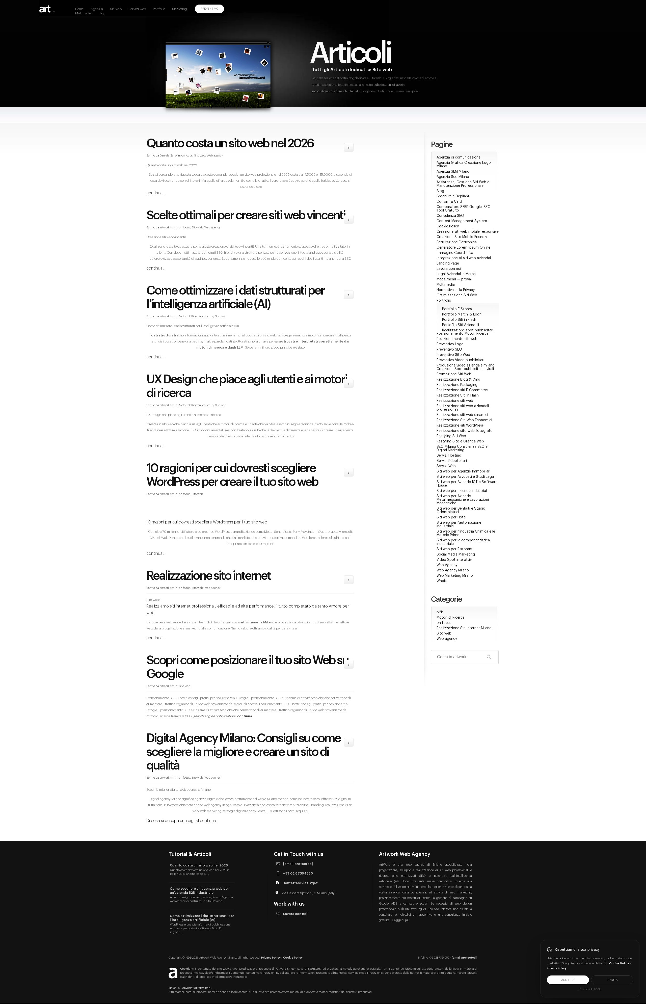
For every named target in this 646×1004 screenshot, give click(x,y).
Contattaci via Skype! (300, 883)
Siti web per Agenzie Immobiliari (463, 471)
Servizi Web (137, 9)
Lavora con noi (449, 269)
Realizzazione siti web (455, 401)
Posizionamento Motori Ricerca (463, 333)
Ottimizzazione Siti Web (457, 295)
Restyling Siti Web (451, 436)
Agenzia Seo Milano (453, 177)
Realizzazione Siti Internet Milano (464, 628)
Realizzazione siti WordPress (460, 425)
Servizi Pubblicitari (452, 461)
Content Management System (462, 221)
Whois (442, 581)
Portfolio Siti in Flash (459, 320)
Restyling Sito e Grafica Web (460, 441)
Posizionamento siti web (457, 339)
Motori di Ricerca (190, 316)
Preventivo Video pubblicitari (460, 360)
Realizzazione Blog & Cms (458, 379)
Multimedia (83, 13)
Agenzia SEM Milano (453, 171)
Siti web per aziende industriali (462, 491)
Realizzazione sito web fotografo (465, 431)
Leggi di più (401, 920)
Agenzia (97, 9)
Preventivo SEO (449, 349)
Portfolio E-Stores (457, 309)
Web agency (215, 155)
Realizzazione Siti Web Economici (464, 420)
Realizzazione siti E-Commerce (462, 390)
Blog (102, 13)
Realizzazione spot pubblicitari (467, 330)
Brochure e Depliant (453, 196)
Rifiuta (612, 980)
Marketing (179, 9)
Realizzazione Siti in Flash (458, 395)
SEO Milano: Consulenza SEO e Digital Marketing (462, 448)
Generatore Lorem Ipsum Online (463, 247)
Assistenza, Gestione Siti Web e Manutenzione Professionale (463, 184)
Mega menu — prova (454, 279)
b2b (440, 612)
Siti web (116, 9)
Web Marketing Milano (455, 575)
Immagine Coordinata (455, 253)
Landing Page (448, 263)
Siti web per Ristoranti (455, 549)
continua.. (155, 193)
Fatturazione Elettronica (457, 242)
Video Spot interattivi (454, 560)
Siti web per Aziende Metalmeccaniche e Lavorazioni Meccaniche (463, 499)
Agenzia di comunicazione (458, 157)
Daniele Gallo (168, 155)
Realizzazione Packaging (457, 385)
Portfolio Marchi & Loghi (462, 314)
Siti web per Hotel (451, 517)
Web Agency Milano (453, 570)
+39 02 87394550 (298, 873)
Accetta (568, 980)
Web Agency (447, 565)
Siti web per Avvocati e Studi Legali (466, 477)
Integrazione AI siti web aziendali (464, 258)
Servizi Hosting (449, 455)
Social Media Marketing (456, 554)
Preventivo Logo (450, 344)
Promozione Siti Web (454, 374)
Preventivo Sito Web (453, 355)
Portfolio (159, 9)
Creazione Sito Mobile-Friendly (462, 237)
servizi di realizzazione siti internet (335, 91)
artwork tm (167, 227)
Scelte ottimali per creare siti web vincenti (245, 215)
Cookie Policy (448, 226)
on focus (187, 155)
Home (79, 9)
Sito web (199, 155)
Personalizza (590, 989)
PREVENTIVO (209, 8)
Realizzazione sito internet (208, 576)
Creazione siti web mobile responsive (468, 231)
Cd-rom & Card (449, 201)
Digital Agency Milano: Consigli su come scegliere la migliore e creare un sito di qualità (243, 752)
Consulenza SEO (450, 216)
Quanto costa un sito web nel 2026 (229, 144)
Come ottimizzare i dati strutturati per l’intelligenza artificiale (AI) (202, 917)
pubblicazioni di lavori (388, 84)
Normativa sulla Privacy (456, 290)
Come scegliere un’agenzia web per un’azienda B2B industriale (199, 890)
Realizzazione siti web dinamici (462, 415)
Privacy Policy (271, 957)
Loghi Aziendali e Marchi (456, 274)
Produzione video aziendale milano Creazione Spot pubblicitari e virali (466, 367)
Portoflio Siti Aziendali (460, 325)
